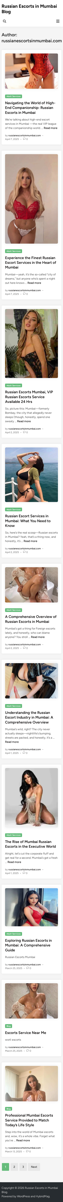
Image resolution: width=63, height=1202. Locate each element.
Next (34, 1166)
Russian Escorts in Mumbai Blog (29, 8)
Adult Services (13, 96)
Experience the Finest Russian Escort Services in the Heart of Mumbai (30, 263)
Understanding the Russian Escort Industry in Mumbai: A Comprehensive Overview (29, 717)
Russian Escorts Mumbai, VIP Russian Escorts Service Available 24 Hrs (29, 397)
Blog (8, 1026)
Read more (50, 128)
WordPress (23, 1196)
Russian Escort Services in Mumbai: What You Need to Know (28, 521)
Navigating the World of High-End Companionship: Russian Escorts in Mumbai (30, 108)
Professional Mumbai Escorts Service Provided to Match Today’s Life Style (29, 1120)
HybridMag (43, 1196)
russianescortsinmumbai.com (24, 135)
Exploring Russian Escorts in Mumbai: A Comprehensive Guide (28, 945)
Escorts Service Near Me (25, 1032)
